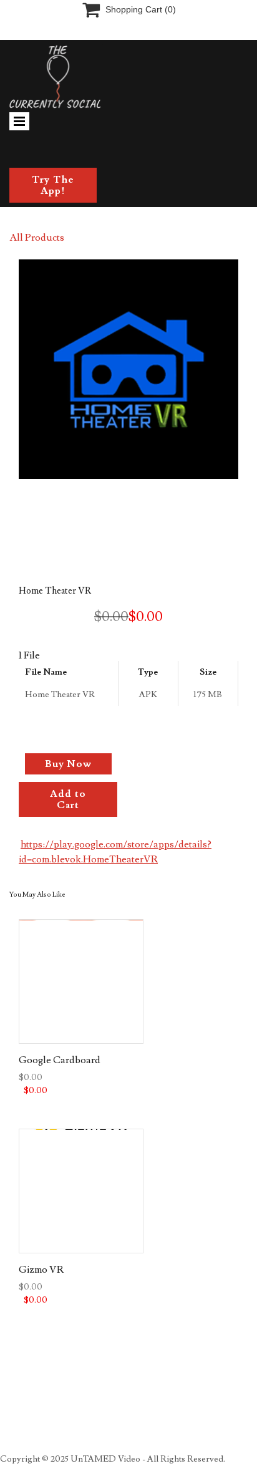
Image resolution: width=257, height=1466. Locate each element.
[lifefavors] (114, 76)
